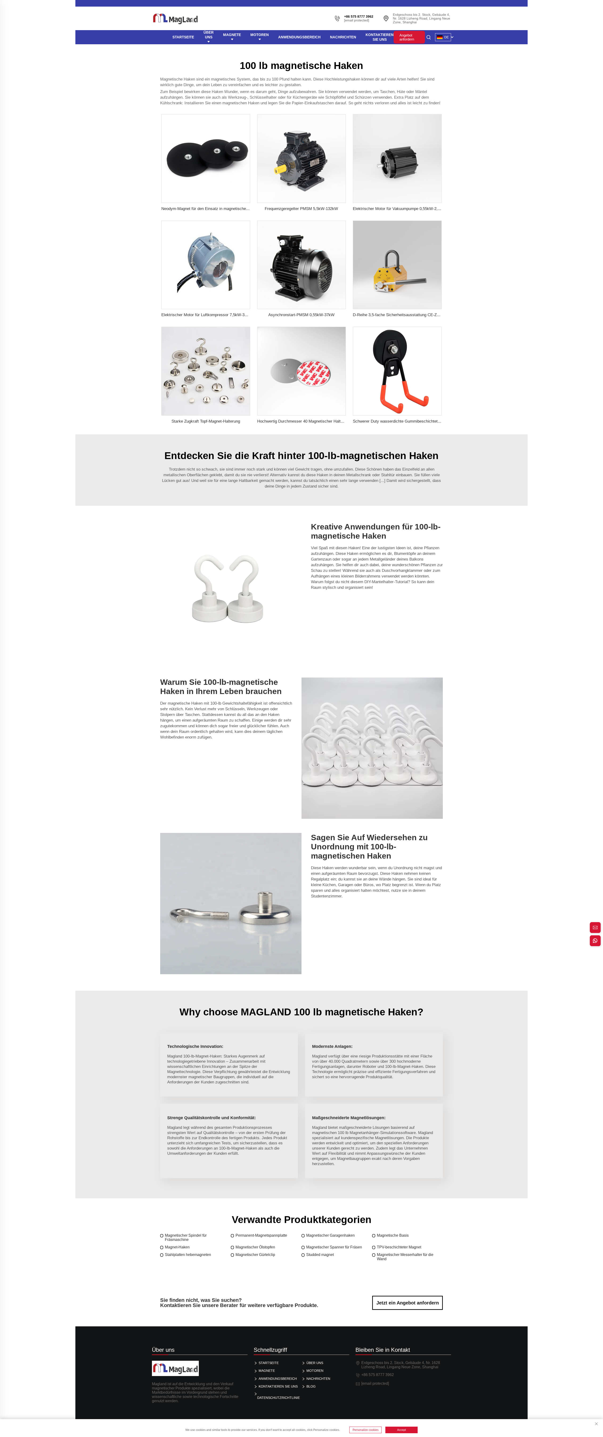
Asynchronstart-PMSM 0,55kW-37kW (301, 315)
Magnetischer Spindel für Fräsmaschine (186, 1237)
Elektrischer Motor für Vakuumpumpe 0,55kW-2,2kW (399, 208)
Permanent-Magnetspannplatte (261, 1235)
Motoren (259, 35)
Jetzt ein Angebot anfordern (407, 1302)
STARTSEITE (183, 37)
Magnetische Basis (393, 1235)
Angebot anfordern (406, 37)
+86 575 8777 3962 (377, 1375)
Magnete (232, 35)
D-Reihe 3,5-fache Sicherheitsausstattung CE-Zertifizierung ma (408, 315)
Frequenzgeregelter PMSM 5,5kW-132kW (301, 208)
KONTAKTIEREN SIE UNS (380, 37)
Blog (311, 1386)
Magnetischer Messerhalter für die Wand (405, 1257)
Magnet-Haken (177, 1247)
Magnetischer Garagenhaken (330, 1235)
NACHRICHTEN (343, 37)
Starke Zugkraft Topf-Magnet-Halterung (205, 421)
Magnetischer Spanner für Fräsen (334, 1247)
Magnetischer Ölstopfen (255, 1247)
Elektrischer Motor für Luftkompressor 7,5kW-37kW (207, 315)
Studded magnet (320, 1255)
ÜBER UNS (209, 34)
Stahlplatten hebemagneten (188, 1255)
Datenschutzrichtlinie (278, 1398)
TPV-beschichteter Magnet (399, 1247)
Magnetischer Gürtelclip (255, 1255)
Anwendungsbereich (299, 37)
